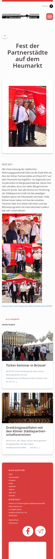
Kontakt (12, 495)
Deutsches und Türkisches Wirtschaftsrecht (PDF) (27, 306)
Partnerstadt (14, 477)
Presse (45, 6)
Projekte (12, 480)
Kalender (12, 486)
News (11, 483)
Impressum (13, 523)
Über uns (12, 492)
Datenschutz (14, 520)
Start (11, 474)
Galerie (11, 489)
